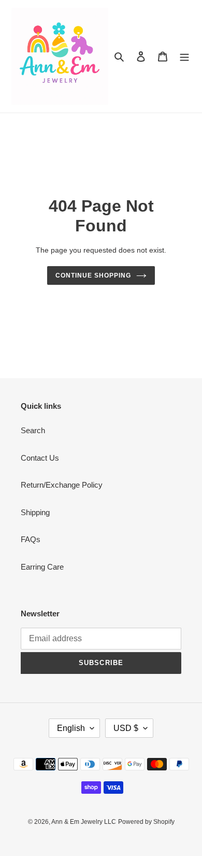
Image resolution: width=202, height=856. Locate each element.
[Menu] (184, 56)
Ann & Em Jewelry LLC (83, 821)
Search (33, 430)
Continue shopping (93, 275)
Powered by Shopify (146, 821)
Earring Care (42, 566)
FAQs (30, 539)
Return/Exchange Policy (62, 484)
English (71, 728)
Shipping (35, 512)
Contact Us (40, 457)
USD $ (125, 728)
